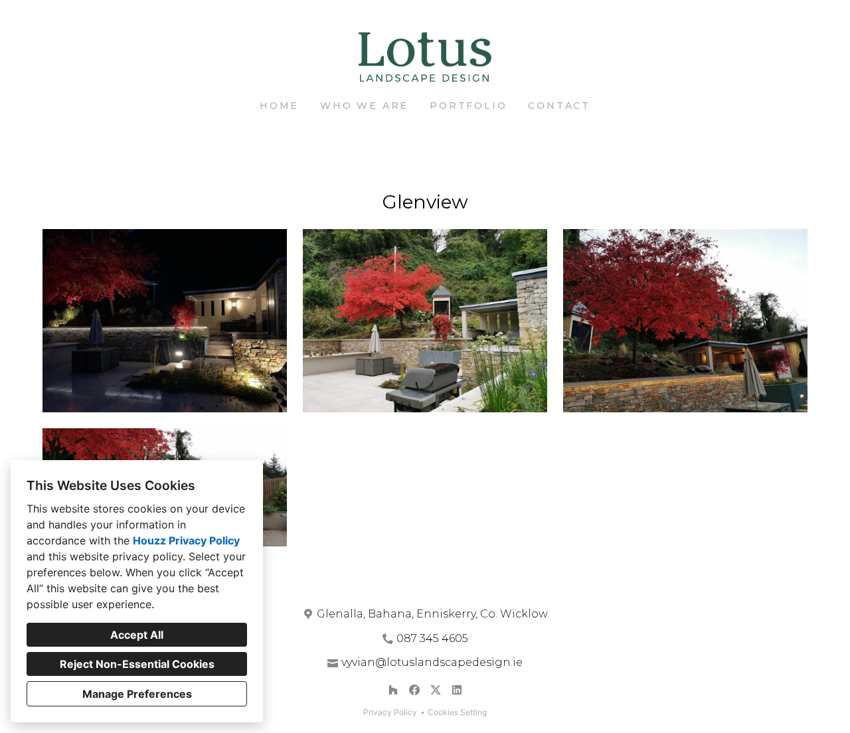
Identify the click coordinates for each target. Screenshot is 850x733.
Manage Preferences (137, 693)
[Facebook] (414, 689)
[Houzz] (393, 689)
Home (279, 106)
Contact (559, 106)
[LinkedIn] (457, 689)
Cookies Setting (457, 712)
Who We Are (364, 106)
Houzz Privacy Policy (186, 540)
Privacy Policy (390, 712)
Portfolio (468, 106)
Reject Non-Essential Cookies (137, 664)
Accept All (136, 634)
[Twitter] (435, 689)
